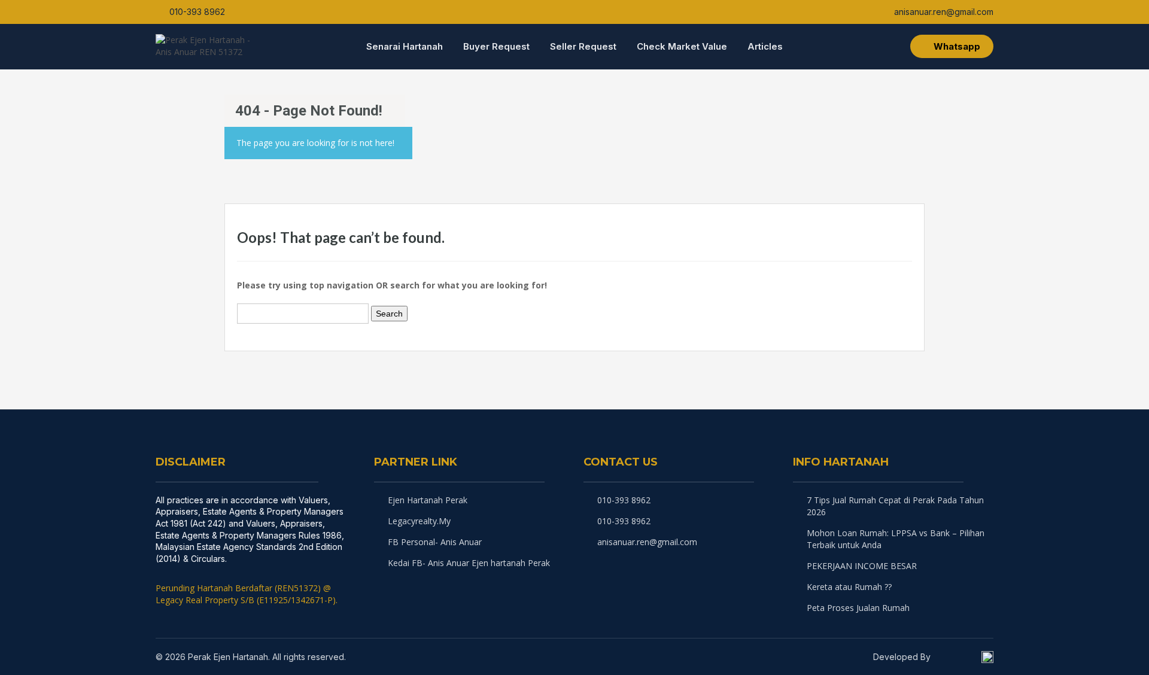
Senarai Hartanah (404, 46)
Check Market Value (682, 46)
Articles (765, 46)
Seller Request (583, 46)
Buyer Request (496, 46)
